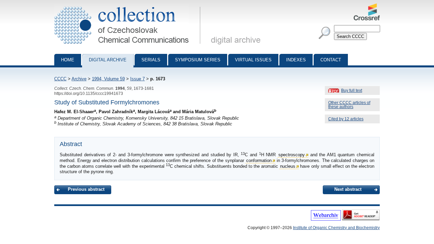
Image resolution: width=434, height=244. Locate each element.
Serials (150, 59)
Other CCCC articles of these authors (349, 105)
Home (67, 59)
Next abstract (347, 189)
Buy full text (351, 90)
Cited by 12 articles (345, 119)
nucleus (287, 166)
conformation (259, 160)
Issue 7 (137, 78)
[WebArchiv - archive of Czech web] (326, 219)
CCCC (60, 78)
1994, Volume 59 (108, 78)
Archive (79, 78)
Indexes (296, 59)
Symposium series (197, 59)
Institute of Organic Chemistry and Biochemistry (336, 228)
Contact (330, 59)
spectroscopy (291, 154)
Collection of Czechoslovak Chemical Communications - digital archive (129, 6)
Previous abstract (86, 189)
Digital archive (107, 59)
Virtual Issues (253, 59)
